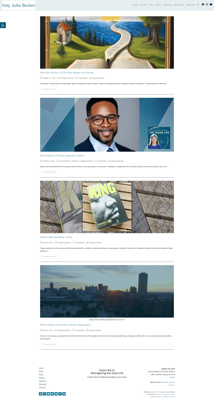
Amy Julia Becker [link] (98, 78)
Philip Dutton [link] (169, 397)
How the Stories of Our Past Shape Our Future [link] (67, 72)
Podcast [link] (75, 161)
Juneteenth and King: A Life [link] (56, 237)
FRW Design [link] (159, 392)
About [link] (41, 371)
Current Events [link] (64, 161)
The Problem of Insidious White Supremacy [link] (65, 324)
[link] (3, 25)
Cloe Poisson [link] (163, 394)
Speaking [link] (42, 387)
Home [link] (41, 368)
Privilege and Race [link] (67, 78)
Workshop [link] (42, 381)
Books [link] (41, 374)
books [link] (172, 377)
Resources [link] (43, 384)
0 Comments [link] (82, 78)
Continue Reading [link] (50, 88)
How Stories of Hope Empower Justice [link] (62, 155)
